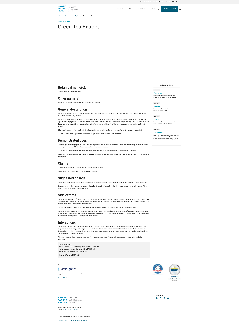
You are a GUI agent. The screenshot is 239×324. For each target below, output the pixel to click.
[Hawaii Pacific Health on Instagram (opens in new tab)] (160, 298)
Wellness (132, 9)
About (59, 277)
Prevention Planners (159, 2)
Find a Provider (169, 9)
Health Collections (144, 9)
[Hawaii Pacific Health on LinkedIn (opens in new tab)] (164, 298)
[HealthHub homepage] (68, 9)
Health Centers (122, 9)
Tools (154, 9)
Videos (168, 2)
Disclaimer (66, 277)
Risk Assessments (145, 2)
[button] (180, 9)
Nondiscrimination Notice (79, 320)
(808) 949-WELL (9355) (70, 310)
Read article (166, 95)
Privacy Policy (62, 320)
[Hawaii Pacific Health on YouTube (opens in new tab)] (168, 298)
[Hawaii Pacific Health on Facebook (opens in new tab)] (157, 298)
